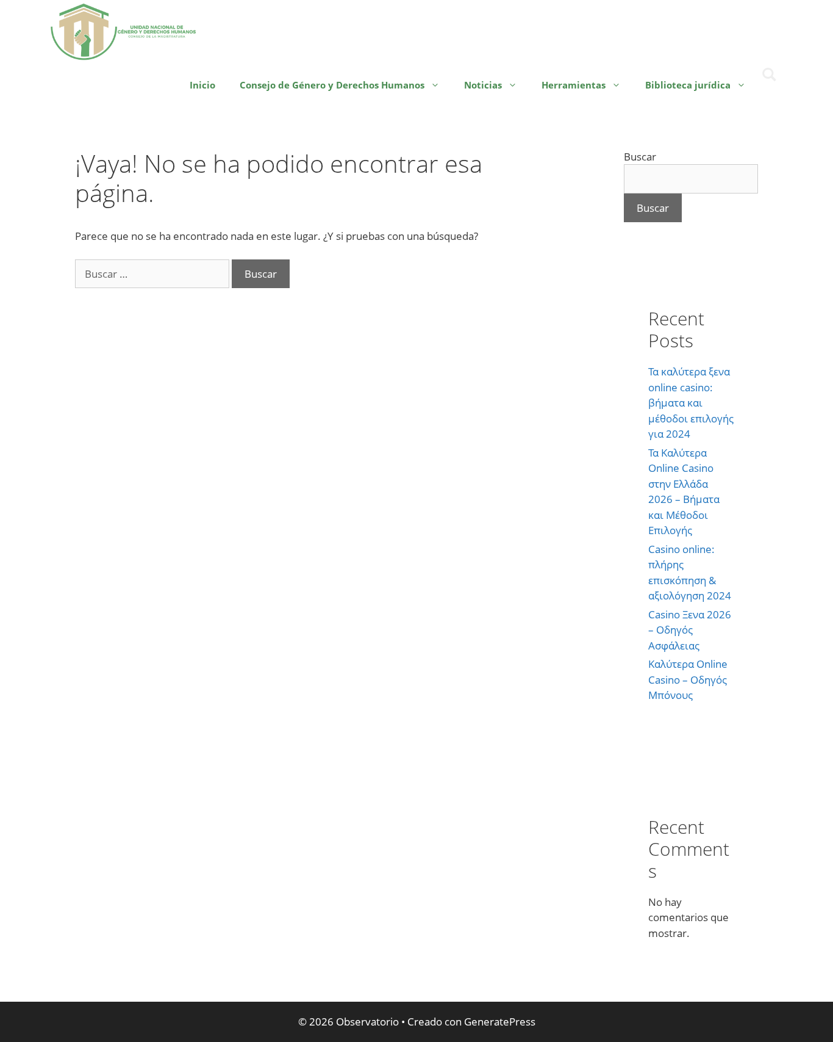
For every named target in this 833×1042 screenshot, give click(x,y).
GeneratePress (499, 1022)
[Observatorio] (124, 30)
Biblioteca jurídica (688, 85)
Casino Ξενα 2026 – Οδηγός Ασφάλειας (689, 630)
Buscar (640, 157)
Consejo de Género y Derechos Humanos (332, 85)
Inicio (202, 85)
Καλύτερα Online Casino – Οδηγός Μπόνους (688, 679)
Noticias (483, 85)
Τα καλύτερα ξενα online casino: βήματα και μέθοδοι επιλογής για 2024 (691, 402)
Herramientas (574, 85)
